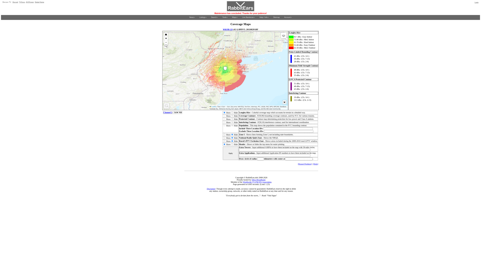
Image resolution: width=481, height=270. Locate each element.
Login (476, 2)
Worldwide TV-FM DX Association (257, 182)
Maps (234, 17)
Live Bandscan (248, 17)
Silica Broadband (258, 180)
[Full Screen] (284, 102)
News (191, 17)
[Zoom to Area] (166, 46)
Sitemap (276, 17)
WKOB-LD (228, 29)
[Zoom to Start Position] (166, 34)
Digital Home (39, 2)
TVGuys (22, 2)
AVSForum (30, 2)
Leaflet (213, 107)
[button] (225, 68)
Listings (202, 17)
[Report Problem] (305, 164)
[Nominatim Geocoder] (166, 106)
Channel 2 (167, 112)
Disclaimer (211, 189)
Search (214, 17)
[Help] (315, 164)
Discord (15, 2)
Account (287, 17)
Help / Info (263, 17)
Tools (224, 17)
